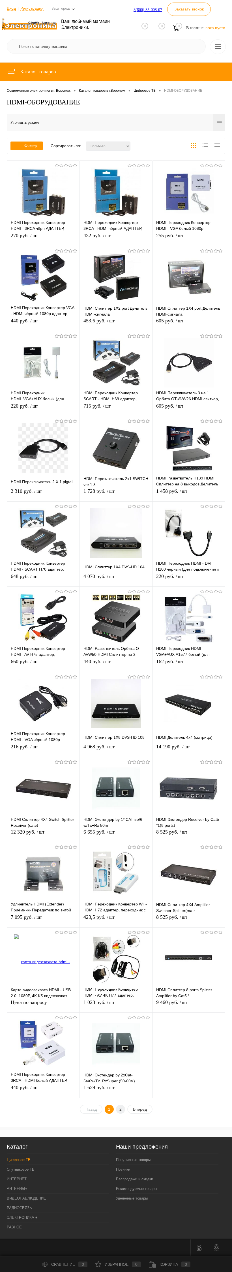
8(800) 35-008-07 (148, 10)
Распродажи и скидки (134, 1179)
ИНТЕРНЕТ (17, 1179)
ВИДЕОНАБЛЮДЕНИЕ (26, 1198)
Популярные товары (133, 1160)
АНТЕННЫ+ (17, 1189)
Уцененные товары (132, 1198)
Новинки (123, 1169)
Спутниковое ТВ (21, 1169)
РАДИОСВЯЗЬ (19, 1208)
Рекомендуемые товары (136, 1189)
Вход (11, 8)
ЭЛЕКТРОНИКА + (22, 1217)
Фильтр (30, 146)
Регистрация (32, 8)
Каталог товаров (37, 71)
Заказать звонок (189, 9)
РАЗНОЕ (14, 1227)
